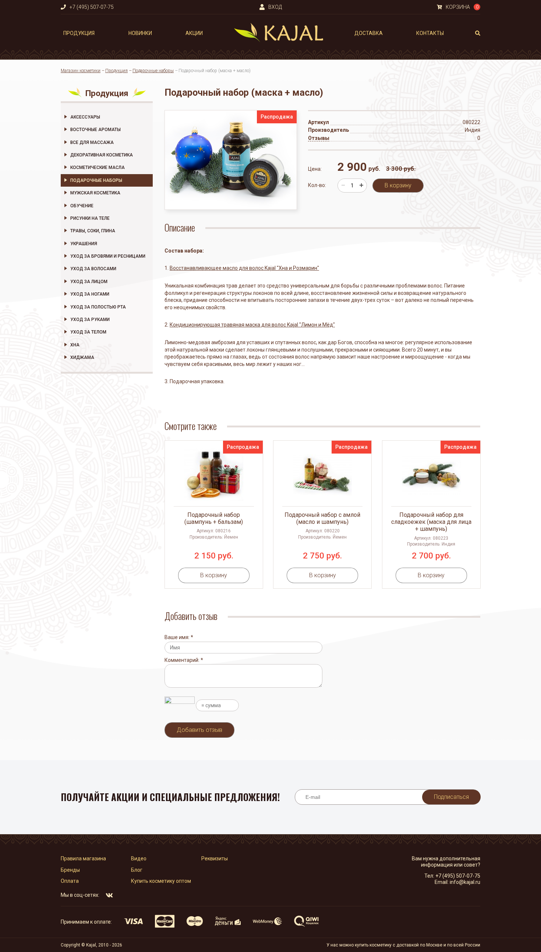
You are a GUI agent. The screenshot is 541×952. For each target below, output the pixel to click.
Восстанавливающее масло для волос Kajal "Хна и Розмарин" (244, 268)
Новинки (140, 33)
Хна (74, 345)
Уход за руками (90, 319)
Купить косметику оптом (161, 881)
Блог (136, 870)
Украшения (83, 243)
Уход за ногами (89, 294)
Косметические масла (97, 167)
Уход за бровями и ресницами (107, 256)
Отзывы (318, 138)
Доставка (368, 33)
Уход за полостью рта (98, 307)
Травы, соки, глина (92, 230)
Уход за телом (88, 332)
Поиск (477, 33)
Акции (194, 33)
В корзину (398, 185)
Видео (138, 858)
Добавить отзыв (199, 729)
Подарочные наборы (153, 70)
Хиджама (82, 357)
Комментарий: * (184, 660)
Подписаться (451, 796)
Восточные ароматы (95, 129)
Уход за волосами (93, 268)
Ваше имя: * (179, 637)
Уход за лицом (88, 281)
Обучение (81, 205)
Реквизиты (214, 858)
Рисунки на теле (90, 218)
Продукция (79, 33)
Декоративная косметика (101, 155)
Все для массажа (92, 142)
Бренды (70, 870)
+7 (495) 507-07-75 (457, 876)
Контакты (430, 33)
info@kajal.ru (465, 882)
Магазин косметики (80, 70)
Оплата (70, 881)
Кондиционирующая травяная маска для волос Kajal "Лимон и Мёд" (252, 325)
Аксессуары (85, 117)
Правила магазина (83, 858)
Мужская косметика (95, 192)
